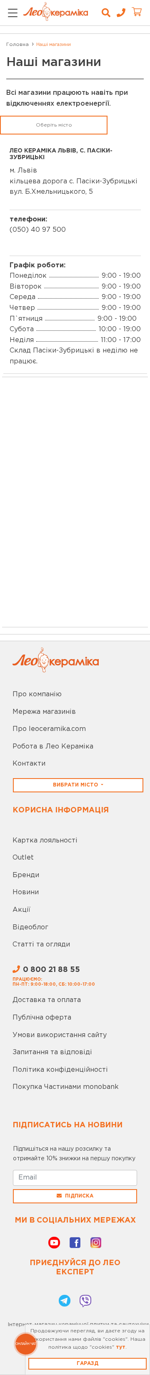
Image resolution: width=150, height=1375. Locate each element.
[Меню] (12, 13)
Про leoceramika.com (49, 729)
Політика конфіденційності (60, 1070)
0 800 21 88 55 (51, 970)
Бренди (25, 875)
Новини (25, 892)
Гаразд (87, 1363)
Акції (21, 910)
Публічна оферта (41, 1018)
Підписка (79, 1196)
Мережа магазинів (44, 712)
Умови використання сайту (59, 1035)
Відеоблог (30, 927)
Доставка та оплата (46, 1000)
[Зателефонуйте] (117, 13)
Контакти (28, 764)
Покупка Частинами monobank (65, 1087)
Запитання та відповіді (52, 1052)
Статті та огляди (41, 944)
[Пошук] (106, 13)
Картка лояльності (45, 840)
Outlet (23, 858)
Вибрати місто (76, 785)
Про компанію (37, 694)
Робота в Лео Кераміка (52, 746)
